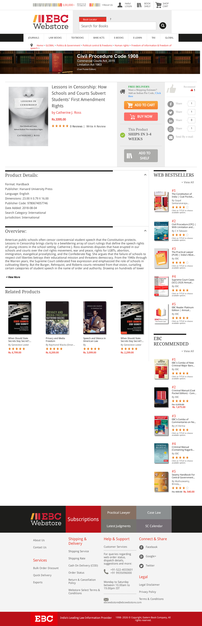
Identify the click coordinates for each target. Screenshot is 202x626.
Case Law (154, 512)
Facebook (151, 546)
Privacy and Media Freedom (55, 339)
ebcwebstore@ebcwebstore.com (123, 602)
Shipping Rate (76, 558)
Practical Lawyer (118, 512)
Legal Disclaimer (149, 584)
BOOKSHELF (147, 5)
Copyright (136, 617)
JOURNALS (33, 37)
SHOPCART (166, 5)
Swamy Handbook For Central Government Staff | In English (183, 476)
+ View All (187, 182)
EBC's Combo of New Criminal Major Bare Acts (183, 364)
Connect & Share (153, 539)
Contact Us (39, 547)
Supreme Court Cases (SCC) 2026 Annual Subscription (183, 281)
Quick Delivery (42, 575)
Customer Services (115, 546)
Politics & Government (68, 45)
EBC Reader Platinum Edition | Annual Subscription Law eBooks (183, 309)
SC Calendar (154, 526)
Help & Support (116, 539)
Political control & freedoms (97, 45)
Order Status (76, 572)
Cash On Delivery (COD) (83, 565)
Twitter (150, 565)
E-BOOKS (118, 37)
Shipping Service (78, 551)
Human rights (122, 45)
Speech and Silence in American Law (94, 339)
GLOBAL (169, 37)
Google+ (151, 556)
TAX (153, 37)
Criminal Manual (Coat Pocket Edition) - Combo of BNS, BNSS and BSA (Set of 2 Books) (184, 392)
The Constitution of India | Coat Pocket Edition (182, 195)
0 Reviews (76, 126)
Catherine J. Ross (68, 112)
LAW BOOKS (55, 37)
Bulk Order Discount (46, 568)
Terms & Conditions (151, 598)
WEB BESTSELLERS (174, 175)
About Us (39, 540)
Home (40, 45)
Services (40, 560)
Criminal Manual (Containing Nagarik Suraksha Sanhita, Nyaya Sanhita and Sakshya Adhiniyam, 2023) (184, 448)
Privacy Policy (147, 591)
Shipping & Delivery (77, 541)
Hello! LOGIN (128, 5)
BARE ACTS (98, 37)
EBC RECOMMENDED (171, 341)
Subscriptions (83, 519)
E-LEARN (137, 37)
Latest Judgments (119, 526)
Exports (37, 582)
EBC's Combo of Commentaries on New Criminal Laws (184, 421)
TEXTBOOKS (77, 37)
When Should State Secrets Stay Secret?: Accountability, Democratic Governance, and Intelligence (21, 339)
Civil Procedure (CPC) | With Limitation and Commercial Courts (184, 226)
